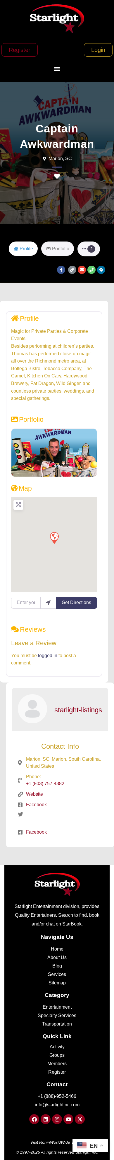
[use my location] (48, 602)
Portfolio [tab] (60, 248)
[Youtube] (68, 1119)
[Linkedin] (46, 1119)
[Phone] (91, 270)
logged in (47, 655)
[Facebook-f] (61, 270)
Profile (29, 318)
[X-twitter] (80, 1119)
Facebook (36, 804)
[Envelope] (82, 270)
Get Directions (76, 602)
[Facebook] (34, 1119)
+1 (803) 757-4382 (45, 783)
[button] (57, 69)
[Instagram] (57, 1119)
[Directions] (101, 270)
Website (34, 794)
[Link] (72, 270)
